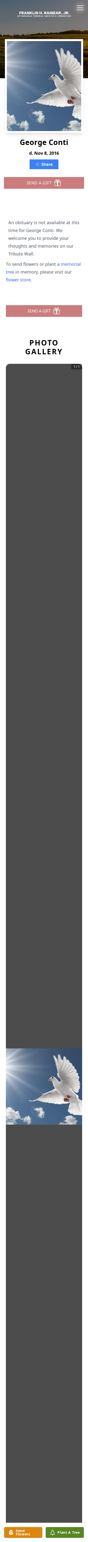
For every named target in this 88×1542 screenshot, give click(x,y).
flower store (18, 280)
